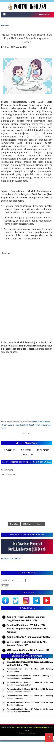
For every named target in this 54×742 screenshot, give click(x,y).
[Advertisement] (27, 386)
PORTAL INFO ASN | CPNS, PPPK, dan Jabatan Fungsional (29, 727)
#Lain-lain (26, 433)
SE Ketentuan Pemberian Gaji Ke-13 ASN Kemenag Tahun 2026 (27, 643)
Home (39, 524)
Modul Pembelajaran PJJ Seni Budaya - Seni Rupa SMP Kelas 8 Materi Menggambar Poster (26, 425)
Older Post (26, 524)
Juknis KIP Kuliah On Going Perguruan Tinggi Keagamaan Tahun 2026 (26, 619)
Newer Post (14, 524)
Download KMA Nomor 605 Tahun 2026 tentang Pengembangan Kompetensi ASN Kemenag (27, 628)
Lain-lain (5, 26)
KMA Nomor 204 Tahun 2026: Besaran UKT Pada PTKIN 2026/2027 (28, 652)
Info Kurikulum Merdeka (11, 559)
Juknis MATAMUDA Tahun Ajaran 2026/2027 (28, 637)
